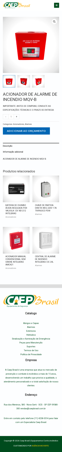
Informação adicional (13, 152)
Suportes (31, 346)
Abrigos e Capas (31, 323)
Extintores (31, 331)
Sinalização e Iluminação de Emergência (31, 338)
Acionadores (18, 124)
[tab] (31, 146)
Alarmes (28, 124)
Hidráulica (31, 335)
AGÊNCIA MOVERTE (40, 446)
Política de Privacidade (31, 354)
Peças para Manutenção (31, 342)
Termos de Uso (31, 350)
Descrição (7, 146)
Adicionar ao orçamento (26, 130)
